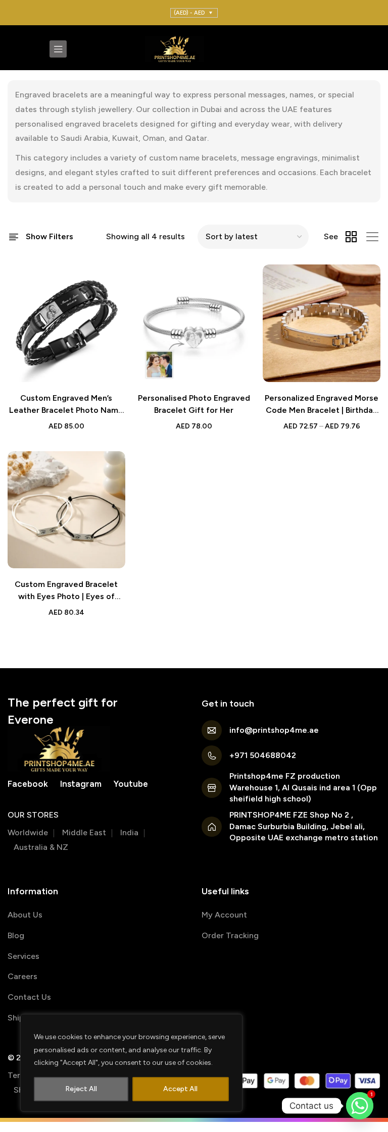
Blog (16, 935)
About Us (25, 915)
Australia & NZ (41, 847)
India (129, 832)
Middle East (84, 832)
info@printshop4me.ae (274, 730)
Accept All (180, 1089)
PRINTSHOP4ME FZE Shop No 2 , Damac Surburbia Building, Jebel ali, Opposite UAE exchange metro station (303, 826)
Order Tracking (230, 935)
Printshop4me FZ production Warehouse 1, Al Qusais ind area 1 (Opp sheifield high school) (303, 787)
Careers (22, 976)
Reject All (81, 1089)
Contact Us (29, 997)
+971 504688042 (262, 755)
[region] (131, 1063)
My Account (224, 915)
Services (23, 956)
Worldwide (28, 832)
